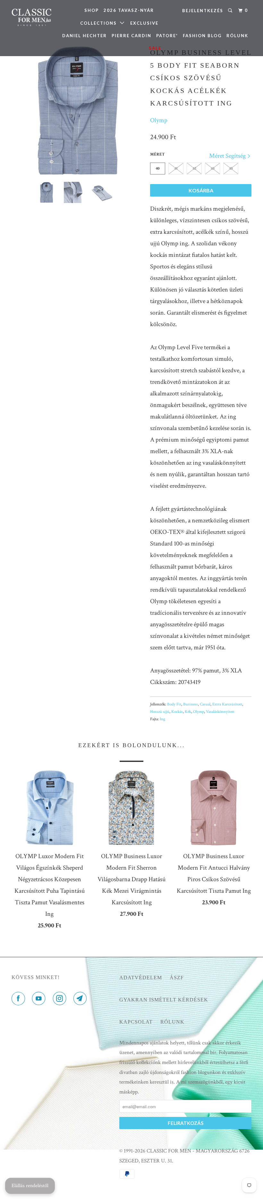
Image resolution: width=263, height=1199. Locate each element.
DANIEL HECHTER (84, 35)
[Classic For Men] (31, 17)
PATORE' (167, 35)
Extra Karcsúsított (227, 704)
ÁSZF (177, 977)
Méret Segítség (228, 156)
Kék (188, 711)
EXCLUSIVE (144, 23)
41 (176, 168)
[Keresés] (231, 10)
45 (231, 168)
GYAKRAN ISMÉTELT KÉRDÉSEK (163, 999)
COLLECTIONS (100, 23)
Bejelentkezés (202, 10)
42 (194, 168)
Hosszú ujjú (159, 711)
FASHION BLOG (202, 35)
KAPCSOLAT (136, 1022)
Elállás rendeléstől (30, 1185)
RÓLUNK (237, 35)
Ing (162, 719)
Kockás (177, 711)
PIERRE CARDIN (131, 35)
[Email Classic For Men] (81, 999)
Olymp (158, 120)
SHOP (91, 10)
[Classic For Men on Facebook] (20, 999)
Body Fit (174, 704)
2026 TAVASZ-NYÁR (129, 10)
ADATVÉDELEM (140, 977)
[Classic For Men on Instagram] (61, 999)
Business (190, 704)
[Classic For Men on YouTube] (40, 999)
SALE (155, 48)
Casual (205, 704)
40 (158, 168)
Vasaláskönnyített (220, 711)
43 (213, 168)
